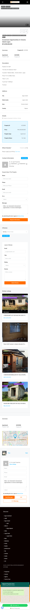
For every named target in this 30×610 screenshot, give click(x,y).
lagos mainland (8, 515)
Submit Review (15, 283)
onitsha (6, 553)
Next (26, 453)
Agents (6, 576)
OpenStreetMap (19, 445)
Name (3, 175)
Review (6, 269)
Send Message (9, 497)
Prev (9, 453)
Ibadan (6, 546)
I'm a (3, 196)
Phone (3, 182)
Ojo (5, 551)
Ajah (8, 523)
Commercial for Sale (16, 351)
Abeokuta (6, 541)
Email (3, 189)
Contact (6, 574)
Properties (6, 571)
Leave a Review (6, 235)
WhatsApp (11, 166)
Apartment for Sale (7, 351)
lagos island (7, 520)
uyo (5, 561)
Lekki (5, 518)
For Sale (4, 35)
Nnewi (5, 558)
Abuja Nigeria (10, 528)
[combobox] (15, 199)
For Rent (16, 324)
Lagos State (7, 533)
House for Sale (6, 353)
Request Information (15, 219)
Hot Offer (9, 35)
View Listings (24, 158)
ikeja (5, 538)
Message (4, 203)
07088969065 (13, 163)
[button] (15, 436)
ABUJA (6, 525)
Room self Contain (22, 324)
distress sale (15, 353)
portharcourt (7, 548)
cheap (11, 353)
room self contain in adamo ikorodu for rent (15, 344)
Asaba (5, 556)
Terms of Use (21, 216)
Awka (5, 530)
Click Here (17, 151)
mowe (5, 543)
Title (5, 255)
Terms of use (7, 579)
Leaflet (13, 445)
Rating (6, 262)
